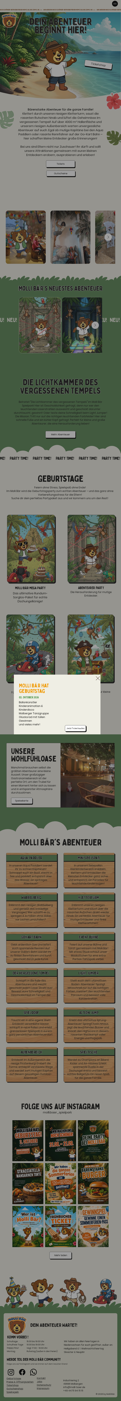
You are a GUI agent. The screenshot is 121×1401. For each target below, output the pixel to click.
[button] (98, 678)
